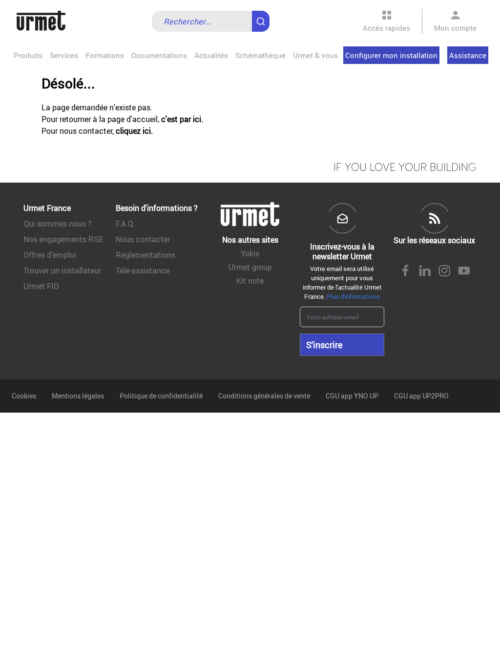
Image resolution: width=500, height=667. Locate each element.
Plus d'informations (353, 296)
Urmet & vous (315, 55)
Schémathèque (260, 55)
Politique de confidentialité (161, 395)
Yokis (250, 253)
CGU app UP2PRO (421, 395)
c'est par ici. (182, 119)
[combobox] (211, 21)
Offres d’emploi (49, 255)
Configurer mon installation (391, 55)
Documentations (159, 55)
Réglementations (145, 255)
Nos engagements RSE (63, 239)
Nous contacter (143, 239)
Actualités (211, 55)
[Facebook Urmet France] (405, 271)
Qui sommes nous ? (57, 223)
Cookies (24, 395)
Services (64, 55)
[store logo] (41, 21)
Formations (104, 55)
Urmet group (250, 267)
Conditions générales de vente (264, 395)
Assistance (467, 55)
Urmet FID (41, 286)
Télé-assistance (142, 270)
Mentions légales (78, 395)
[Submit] (263, 16)
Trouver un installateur (62, 270)
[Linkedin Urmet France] (425, 271)
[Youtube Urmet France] (464, 271)
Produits (28, 55)
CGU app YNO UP (352, 395)
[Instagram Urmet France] (444, 271)
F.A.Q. (125, 223)
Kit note (250, 280)
